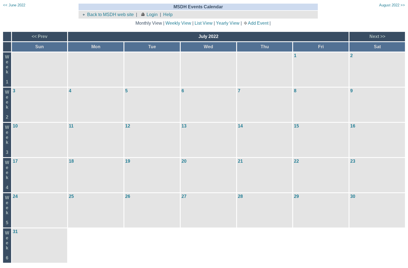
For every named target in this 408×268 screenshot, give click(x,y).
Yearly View (228, 23)
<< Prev (39, 36)
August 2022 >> (392, 5)
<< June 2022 (14, 5)
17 (15, 161)
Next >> (377, 36)
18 (71, 161)
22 (296, 161)
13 (184, 126)
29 (296, 196)
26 (127, 196)
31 (15, 231)
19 (127, 161)
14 (240, 126)
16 (352, 126)
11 (71, 126)
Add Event (258, 23)
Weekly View (178, 23)
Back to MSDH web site (110, 14)
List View (204, 23)
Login (152, 14)
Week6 (7, 245)
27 (184, 196)
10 (15, 126)
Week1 (7, 69)
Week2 (7, 104)
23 (352, 161)
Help (168, 14)
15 (296, 126)
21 (240, 161)
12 (127, 126)
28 (240, 196)
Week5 (7, 210)
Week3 (7, 140)
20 (184, 161)
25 (71, 196)
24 (15, 196)
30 (352, 196)
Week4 (7, 175)
